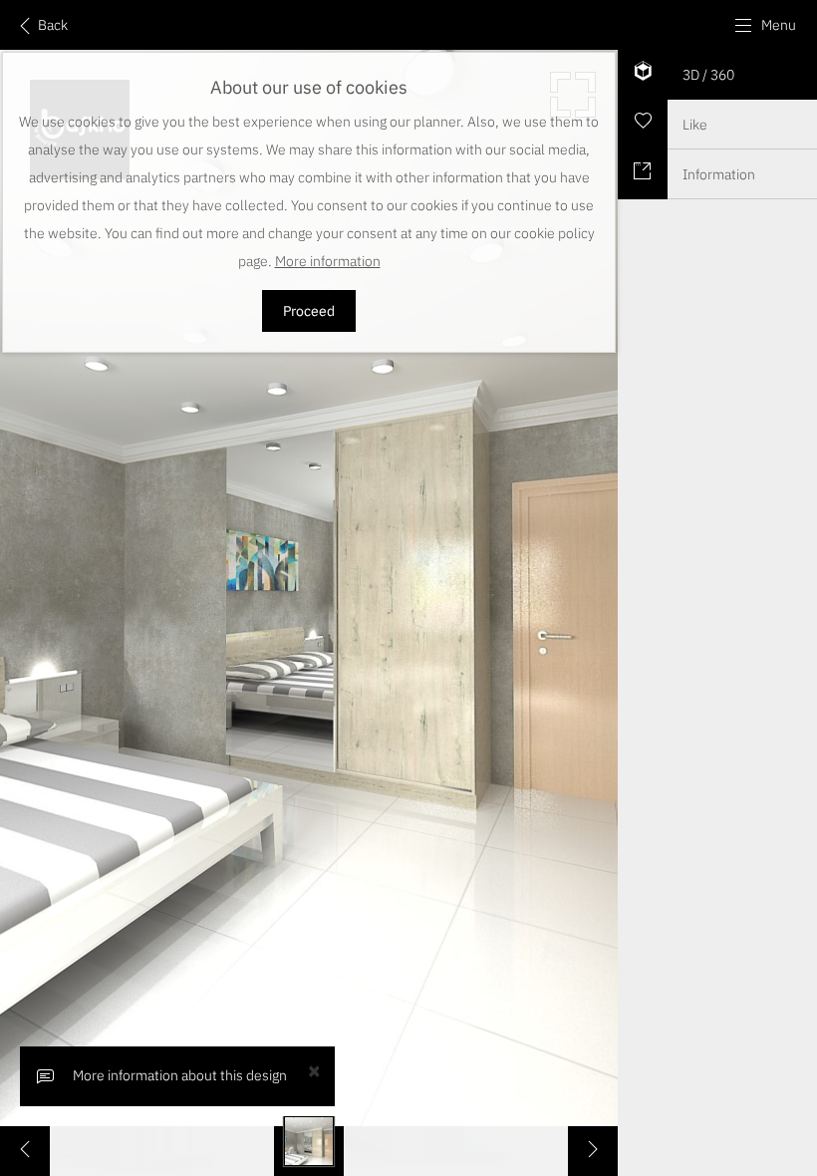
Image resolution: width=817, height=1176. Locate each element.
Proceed (309, 311)
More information (328, 261)
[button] (764, 25)
